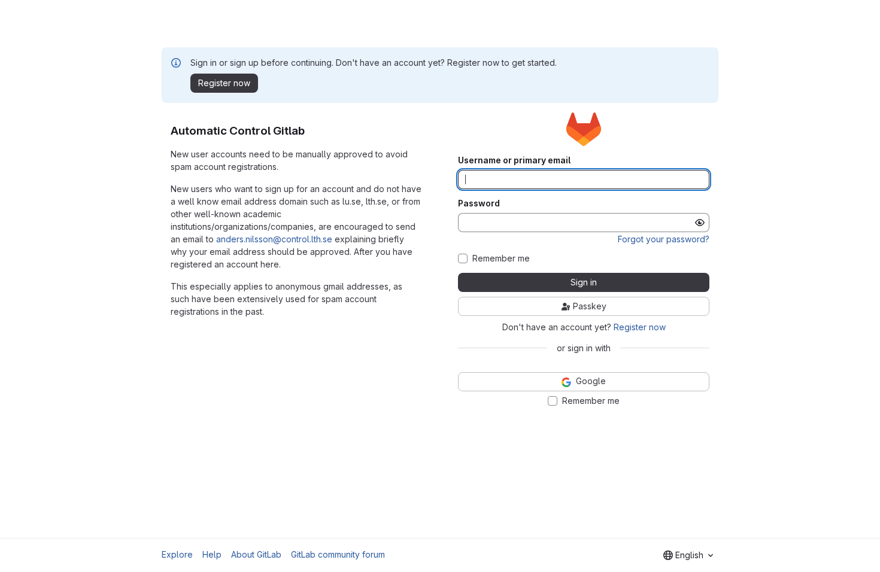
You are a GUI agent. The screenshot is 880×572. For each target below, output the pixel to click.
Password (479, 203)
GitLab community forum (338, 554)
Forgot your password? (663, 239)
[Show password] (699, 222)
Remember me (501, 258)
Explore (177, 554)
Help (211, 554)
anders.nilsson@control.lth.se (274, 239)
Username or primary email (514, 160)
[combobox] (688, 555)
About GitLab (256, 554)
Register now (640, 327)
